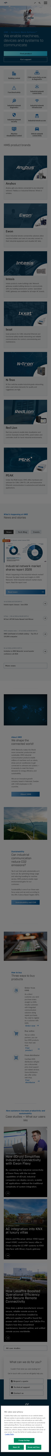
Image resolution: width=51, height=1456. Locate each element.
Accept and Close (34, 1447)
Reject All (16, 1447)
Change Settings (24, 1440)
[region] (25, 1429)
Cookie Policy (9, 1434)
